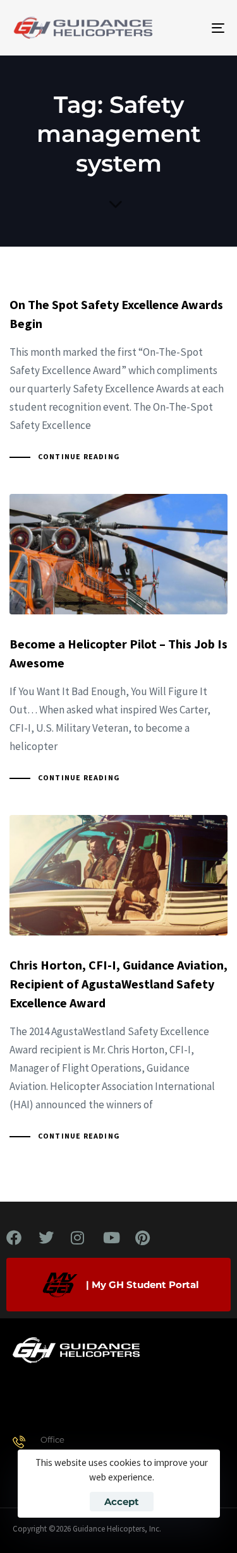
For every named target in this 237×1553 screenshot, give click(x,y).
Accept (121, 1502)
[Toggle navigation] (189, 28)
